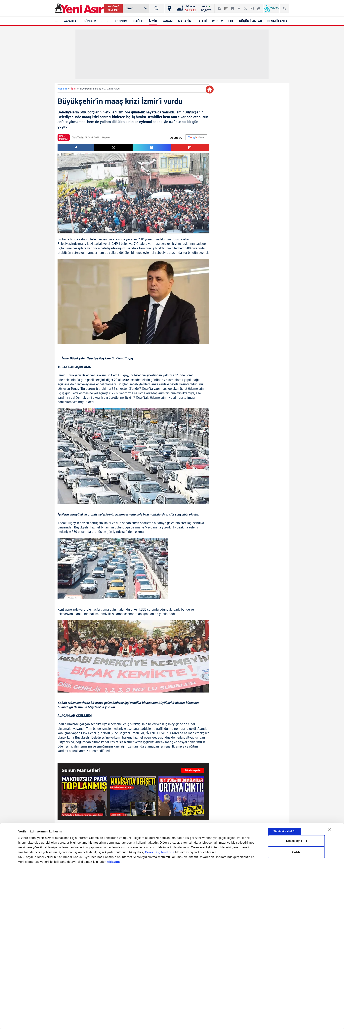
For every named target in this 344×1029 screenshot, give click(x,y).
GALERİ (201, 21)
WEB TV (217, 21)
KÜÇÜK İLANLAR (250, 21)
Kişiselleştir (294, 840)
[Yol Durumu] (169, 8)
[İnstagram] (252, 7)
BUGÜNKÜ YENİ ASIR (113, 8)
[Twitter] (245, 7)
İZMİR (153, 21)
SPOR (105, 21)
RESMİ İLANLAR (278, 21)
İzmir (73, 88)
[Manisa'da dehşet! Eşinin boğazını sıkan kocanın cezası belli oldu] (133, 796)
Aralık (99, 397)
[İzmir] (156, 8)
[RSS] (219, 7)
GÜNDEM (90, 21)
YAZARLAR (71, 21)
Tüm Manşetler (193, 770)
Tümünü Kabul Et (284, 831)
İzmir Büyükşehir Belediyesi (86, 737)
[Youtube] (258, 7)
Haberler (62, 88)
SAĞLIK (138, 21)
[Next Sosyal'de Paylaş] (232, 7)
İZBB (142, 609)
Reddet (296, 852)
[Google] (196, 137)
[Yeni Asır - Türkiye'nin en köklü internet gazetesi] (79, 8)
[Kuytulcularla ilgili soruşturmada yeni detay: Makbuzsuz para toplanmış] (84, 796)
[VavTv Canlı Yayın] (271, 8)
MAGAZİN (184, 21)
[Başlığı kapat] (329, 829)
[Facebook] (239, 7)
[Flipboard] (226, 7)
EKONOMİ (121, 21)
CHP (141, 239)
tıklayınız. (114, 861)
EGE (231, 21)
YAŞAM (167, 21)
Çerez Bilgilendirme (160, 852)
